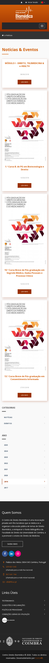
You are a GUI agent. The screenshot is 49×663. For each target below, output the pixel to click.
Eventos (8, 423)
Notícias (8, 417)
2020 (6, 475)
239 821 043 (11, 566)
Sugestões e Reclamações (13, 605)
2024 (6, 451)
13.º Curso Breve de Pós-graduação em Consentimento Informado (24, 378)
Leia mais (24, 82)
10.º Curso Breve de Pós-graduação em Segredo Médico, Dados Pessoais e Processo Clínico (24, 273)
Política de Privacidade (12, 610)
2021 (6, 469)
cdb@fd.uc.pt (11, 582)
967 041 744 (11, 574)
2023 (6, 457)
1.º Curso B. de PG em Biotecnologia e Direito (24, 168)
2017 (6, 487)
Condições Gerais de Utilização (16, 614)
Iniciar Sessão (32, 2)
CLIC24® (39, 658)
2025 (6, 445)
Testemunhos (8, 601)
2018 (6, 481)
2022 (6, 463)
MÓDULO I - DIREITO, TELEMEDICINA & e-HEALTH (24, 65)
